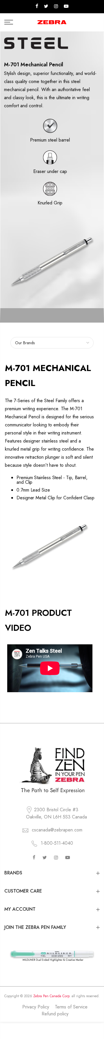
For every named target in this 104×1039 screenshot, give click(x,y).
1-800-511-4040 (57, 843)
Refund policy (55, 1013)
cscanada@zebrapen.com (57, 830)
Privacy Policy (35, 1007)
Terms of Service (71, 1007)
